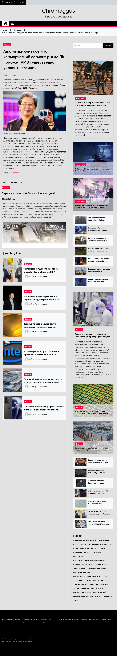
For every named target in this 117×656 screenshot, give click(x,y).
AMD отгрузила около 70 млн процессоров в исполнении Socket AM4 (98, 492)
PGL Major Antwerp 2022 (84, 576)
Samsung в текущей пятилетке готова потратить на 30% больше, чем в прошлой (92, 449)
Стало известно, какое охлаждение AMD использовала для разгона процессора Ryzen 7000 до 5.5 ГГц (99, 502)
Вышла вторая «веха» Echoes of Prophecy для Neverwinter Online (97, 239)
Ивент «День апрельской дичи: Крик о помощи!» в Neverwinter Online (92, 104)
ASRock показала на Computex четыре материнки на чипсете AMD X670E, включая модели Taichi (97, 482)
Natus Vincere (79, 572)
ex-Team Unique (80, 564)
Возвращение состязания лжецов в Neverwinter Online (98, 250)
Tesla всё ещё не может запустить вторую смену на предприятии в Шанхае (43, 381)
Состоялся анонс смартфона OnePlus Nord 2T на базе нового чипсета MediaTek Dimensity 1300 (44, 408)
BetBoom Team (92, 544)
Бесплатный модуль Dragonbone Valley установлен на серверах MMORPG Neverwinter (91, 206)
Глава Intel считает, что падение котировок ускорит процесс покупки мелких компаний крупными (92, 335)
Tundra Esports (80, 584)
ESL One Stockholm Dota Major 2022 (89, 560)
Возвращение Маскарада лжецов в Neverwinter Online (98, 260)
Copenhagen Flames (82, 552)
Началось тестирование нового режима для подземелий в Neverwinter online (99, 280)
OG (92, 572)
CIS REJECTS (90, 548)
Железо (7, 45)
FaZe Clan (92, 564)
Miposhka (92, 568)
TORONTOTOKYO (92, 580)
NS (88, 572)
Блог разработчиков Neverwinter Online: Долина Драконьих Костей (99, 219)
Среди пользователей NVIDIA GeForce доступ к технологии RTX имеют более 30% (98, 461)
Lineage (82, 568)
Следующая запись (10, 182)
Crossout (6, 187)
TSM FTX (103, 580)
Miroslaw (101, 568)
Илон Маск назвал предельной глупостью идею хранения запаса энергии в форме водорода (42, 298)
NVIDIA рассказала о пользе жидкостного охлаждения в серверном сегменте (98, 471)
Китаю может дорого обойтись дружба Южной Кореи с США (41, 270)
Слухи (100, 596)
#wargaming (79, 540)
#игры (106, 540)
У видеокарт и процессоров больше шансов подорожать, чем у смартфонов (92, 412)
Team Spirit (78, 580)
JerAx (75, 568)
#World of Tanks (94, 540)
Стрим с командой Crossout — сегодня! (28, 193)
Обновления (87, 596)
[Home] (5, 23)
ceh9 (75, 548)
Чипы (75, 600)
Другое (93, 588)
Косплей (102, 592)
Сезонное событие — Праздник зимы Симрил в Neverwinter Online (98, 229)
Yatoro (76, 588)
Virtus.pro (94, 584)
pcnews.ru (17, 173)
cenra (81, 548)
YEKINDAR (85, 588)
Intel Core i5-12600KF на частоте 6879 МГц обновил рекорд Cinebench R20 (99, 523)
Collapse (101, 548)
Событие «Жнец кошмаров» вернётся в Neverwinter (92, 170)
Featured (102, 564)
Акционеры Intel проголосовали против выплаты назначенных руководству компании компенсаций (44, 353)
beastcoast (78, 544)
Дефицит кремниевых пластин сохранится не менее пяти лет (40, 325)
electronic (78, 556)
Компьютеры (91, 592)
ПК (95, 596)
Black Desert (106, 544)
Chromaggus (58, 11)
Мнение (76, 596)
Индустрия (78, 592)
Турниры (108, 596)
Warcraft (104, 584)
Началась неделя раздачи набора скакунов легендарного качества (99, 270)
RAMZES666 (102, 576)
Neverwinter (81, 98)
